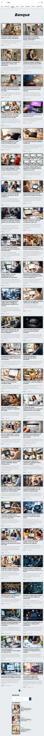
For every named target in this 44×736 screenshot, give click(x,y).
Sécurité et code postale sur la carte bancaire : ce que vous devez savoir (32, 435)
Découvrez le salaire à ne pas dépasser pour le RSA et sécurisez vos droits (26, 709)
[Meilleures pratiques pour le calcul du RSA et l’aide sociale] (16, 719)
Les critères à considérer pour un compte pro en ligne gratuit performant (32, 624)
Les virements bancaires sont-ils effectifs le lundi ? (32, 115)
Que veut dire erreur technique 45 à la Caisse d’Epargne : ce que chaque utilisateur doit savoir (10, 168)
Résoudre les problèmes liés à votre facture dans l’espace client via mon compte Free (32, 276)
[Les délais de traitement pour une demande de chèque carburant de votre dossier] (11, 349)
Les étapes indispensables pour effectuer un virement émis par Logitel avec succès (32, 168)
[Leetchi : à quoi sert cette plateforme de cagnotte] (33, 534)
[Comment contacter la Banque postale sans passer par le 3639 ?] (33, 55)
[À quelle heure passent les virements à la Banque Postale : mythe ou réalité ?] (33, 454)
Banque (24, 46)
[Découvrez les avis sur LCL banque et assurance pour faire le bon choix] (11, 534)
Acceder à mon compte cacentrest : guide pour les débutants (33, 302)
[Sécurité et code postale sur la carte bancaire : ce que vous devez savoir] (33, 427)
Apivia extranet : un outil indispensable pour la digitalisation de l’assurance (9, 276)
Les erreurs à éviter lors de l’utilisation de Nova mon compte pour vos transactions (10, 516)
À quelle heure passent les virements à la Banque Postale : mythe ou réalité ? (32, 462)
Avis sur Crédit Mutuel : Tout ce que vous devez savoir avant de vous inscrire (10, 435)
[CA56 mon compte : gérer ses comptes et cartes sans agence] (11, 29)
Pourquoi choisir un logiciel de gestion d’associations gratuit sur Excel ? (32, 570)
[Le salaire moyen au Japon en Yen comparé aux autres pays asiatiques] (16, 729)
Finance (22, 727)
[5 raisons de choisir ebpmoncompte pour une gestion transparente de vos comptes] (33, 400)
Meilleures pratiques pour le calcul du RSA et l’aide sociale (26, 720)
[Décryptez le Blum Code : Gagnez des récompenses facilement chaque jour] (33, 588)
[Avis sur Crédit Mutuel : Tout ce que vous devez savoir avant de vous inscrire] (11, 427)
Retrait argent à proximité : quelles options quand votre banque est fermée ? (31, 38)
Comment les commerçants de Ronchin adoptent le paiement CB (33, 248)
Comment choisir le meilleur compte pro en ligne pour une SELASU (31, 650)
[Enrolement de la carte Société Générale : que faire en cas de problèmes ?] (11, 186)
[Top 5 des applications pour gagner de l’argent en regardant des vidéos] (11, 400)
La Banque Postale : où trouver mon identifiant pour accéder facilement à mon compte (10, 116)
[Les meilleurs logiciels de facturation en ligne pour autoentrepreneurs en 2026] (33, 668)
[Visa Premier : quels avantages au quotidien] (33, 374)
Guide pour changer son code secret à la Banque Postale (9, 142)
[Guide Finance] (8, 2)
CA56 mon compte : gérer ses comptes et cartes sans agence (10, 37)
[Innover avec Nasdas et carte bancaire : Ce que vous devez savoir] (33, 507)
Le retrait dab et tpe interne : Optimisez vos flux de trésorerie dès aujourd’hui (10, 249)
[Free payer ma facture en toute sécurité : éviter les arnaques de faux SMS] (11, 80)
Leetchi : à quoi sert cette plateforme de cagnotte (30, 542)
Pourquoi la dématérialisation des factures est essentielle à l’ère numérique (10, 624)
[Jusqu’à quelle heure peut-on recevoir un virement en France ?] (33, 186)
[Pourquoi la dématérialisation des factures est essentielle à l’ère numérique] (11, 615)
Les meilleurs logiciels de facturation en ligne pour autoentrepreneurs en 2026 (31, 677)
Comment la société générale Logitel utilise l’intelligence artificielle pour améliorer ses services (9, 303)
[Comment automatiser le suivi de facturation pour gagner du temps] (11, 668)
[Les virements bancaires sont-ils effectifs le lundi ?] (33, 107)
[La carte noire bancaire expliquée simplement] (33, 134)
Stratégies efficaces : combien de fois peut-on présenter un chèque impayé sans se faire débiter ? (11, 489)
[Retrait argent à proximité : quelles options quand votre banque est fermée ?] (33, 29)
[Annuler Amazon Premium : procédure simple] (11, 374)
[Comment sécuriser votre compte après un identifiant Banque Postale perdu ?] (11, 454)
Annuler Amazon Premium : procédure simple (9, 382)
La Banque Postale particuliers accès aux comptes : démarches (10, 569)
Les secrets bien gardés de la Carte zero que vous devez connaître (31, 331)
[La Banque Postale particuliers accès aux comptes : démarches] (11, 561)
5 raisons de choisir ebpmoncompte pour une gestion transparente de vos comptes (33, 409)
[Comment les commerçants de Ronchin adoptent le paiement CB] (33, 240)
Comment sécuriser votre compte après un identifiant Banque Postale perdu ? (11, 462)
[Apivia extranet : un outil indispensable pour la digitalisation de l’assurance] (11, 267)
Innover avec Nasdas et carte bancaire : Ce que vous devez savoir (31, 516)
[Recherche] (39, 2)
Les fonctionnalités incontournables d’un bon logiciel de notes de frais (11, 650)
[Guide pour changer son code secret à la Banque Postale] (11, 134)
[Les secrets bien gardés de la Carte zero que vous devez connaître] (33, 322)
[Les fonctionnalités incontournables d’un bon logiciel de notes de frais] (11, 642)
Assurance (23, 717)
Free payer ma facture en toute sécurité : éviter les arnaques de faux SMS (10, 89)
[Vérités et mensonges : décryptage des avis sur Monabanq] (33, 349)
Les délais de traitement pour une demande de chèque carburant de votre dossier (11, 358)
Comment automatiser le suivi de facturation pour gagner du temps (11, 676)
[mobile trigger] (2, 2)
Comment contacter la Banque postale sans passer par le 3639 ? (32, 63)
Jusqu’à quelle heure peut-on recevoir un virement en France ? (32, 194)
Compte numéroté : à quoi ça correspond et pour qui (31, 221)
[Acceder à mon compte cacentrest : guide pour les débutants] (33, 294)
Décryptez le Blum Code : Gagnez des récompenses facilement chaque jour (32, 597)
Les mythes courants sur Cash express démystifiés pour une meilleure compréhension (31, 489)
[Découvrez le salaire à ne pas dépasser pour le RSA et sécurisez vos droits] (16, 709)
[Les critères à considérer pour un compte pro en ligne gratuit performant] (33, 615)
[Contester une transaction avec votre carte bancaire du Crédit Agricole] (33, 80)
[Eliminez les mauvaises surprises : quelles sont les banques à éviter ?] (11, 213)
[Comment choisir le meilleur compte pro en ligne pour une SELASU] (33, 642)
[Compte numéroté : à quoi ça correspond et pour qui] (33, 213)
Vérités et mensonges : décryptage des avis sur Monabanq (30, 358)
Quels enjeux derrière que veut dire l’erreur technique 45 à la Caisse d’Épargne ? (10, 331)
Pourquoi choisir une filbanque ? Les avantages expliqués (10, 596)
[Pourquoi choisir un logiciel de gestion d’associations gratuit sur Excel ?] (33, 561)
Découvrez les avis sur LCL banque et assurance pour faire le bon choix (10, 543)
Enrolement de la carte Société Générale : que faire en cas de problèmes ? (10, 195)
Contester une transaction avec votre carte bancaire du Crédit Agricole (32, 89)
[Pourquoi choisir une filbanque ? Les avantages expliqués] (11, 588)
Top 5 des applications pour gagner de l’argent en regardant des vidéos (10, 409)
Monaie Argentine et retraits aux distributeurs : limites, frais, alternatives (10, 64)
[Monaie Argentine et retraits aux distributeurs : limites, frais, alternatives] (11, 55)
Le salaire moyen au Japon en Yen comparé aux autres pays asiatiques (26, 730)
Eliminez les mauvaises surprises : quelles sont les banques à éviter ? (11, 222)
